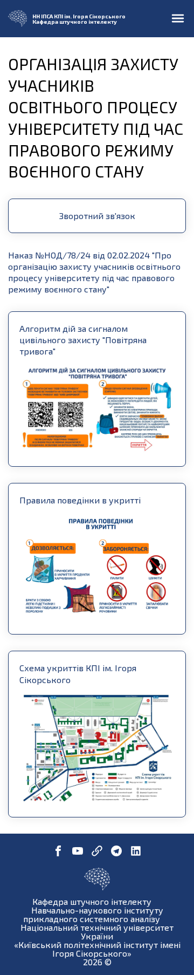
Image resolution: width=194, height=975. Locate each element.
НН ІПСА (42, 16)
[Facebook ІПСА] (58, 851)
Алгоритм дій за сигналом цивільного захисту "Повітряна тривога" (83, 340)
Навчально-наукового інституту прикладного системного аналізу (93, 914)
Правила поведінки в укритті (80, 500)
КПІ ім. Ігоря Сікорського (90, 16)
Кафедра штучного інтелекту (74, 21)
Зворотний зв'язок (97, 215)
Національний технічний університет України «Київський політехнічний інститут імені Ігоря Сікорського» (97, 940)
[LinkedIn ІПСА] (135, 851)
